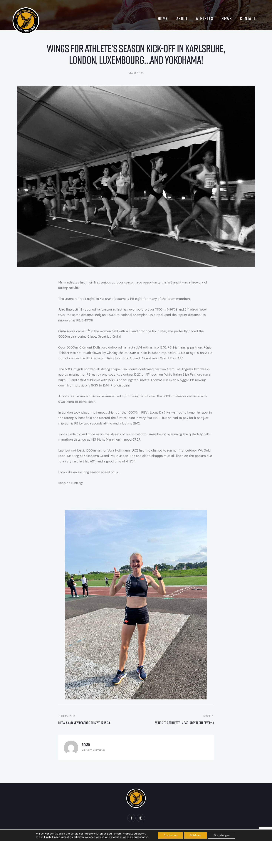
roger (86, 744)
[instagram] (141, 818)
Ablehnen (195, 835)
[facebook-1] (131, 818)
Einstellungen (52, 837)
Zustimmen (170, 835)
